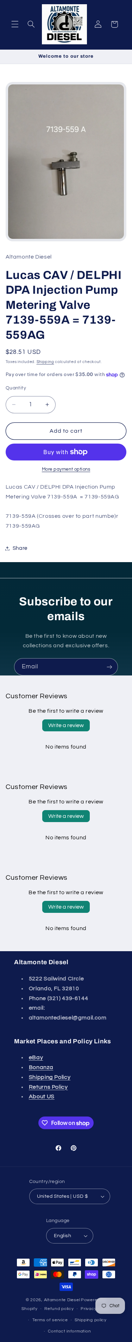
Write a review (66, 725)
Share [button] (20, 548)
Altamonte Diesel (62, 1300)
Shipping (45, 362)
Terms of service (50, 1320)
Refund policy (59, 1309)
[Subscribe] (109, 666)
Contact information (69, 1331)
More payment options (66, 469)
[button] (15, 24)
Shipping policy (91, 1320)
